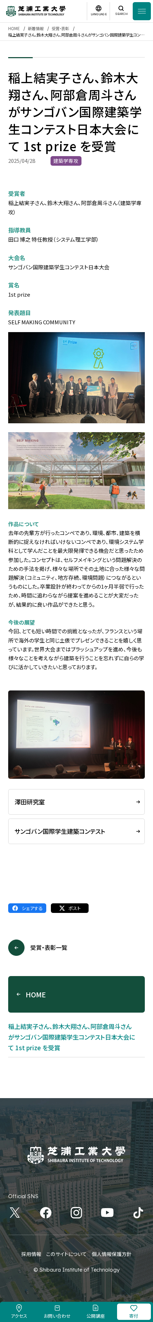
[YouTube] (107, 1212)
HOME (14, 28)
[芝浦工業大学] (35, 11)
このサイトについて (66, 1253)
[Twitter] (14, 1212)
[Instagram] (76, 1212)
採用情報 (31, 1253)
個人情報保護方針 (112, 1253)
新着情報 (35, 28)
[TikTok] (138, 1212)
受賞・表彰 (60, 28)
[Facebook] (45, 1212)
